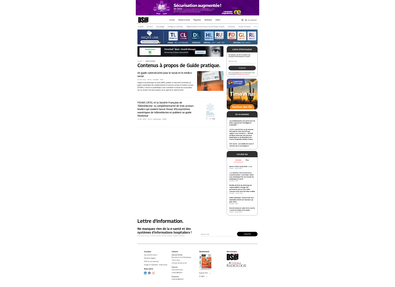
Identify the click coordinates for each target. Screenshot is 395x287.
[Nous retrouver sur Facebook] (149, 273)
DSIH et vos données (151, 261)
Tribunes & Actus (184, 20)
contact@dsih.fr (177, 273)
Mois (247, 160)
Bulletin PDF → (205, 273)
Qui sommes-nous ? (151, 255)
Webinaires (208, 20)
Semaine (238, 160)
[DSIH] (239, 257)
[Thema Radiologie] (239, 264)
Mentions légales (150, 258)
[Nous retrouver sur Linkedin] (145, 273)
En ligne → (203, 276)
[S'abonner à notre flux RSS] (153, 273)
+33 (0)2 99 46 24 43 (179, 263)
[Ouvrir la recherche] (243, 20)
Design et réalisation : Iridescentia (155, 265)
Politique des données (243, 74)
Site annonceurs (177, 270)
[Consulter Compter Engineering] (197, 7)
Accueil (172, 20)
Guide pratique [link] (150, 61)
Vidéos (217, 20)
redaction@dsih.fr (178, 279)
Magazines (197, 20)
